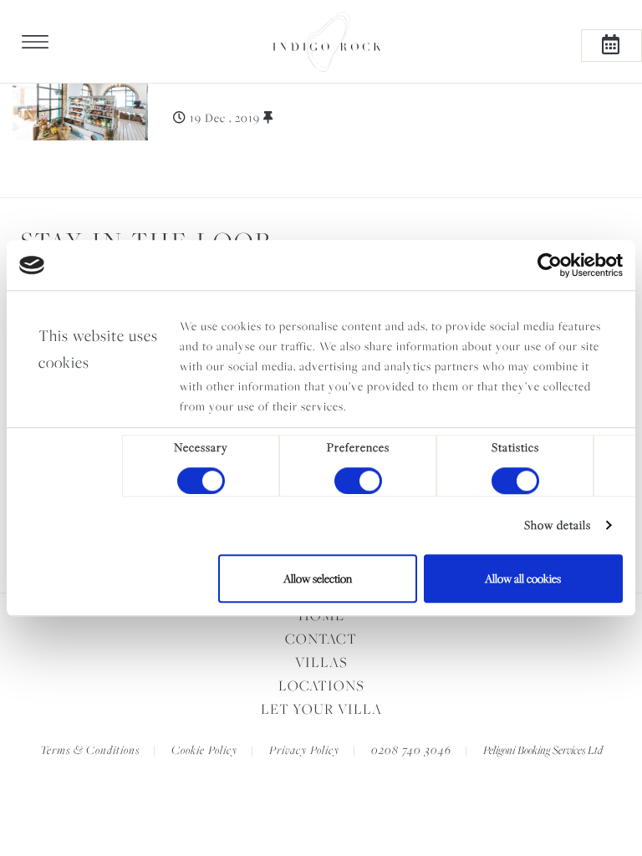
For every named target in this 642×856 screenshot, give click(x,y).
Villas (321, 662)
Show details (557, 524)
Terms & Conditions (90, 749)
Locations (321, 685)
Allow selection (317, 578)
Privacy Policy (304, 749)
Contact (321, 638)
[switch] (358, 480)
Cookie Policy (204, 749)
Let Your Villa (321, 709)
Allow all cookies (523, 578)
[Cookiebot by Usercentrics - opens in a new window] (549, 265)
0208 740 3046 (411, 749)
